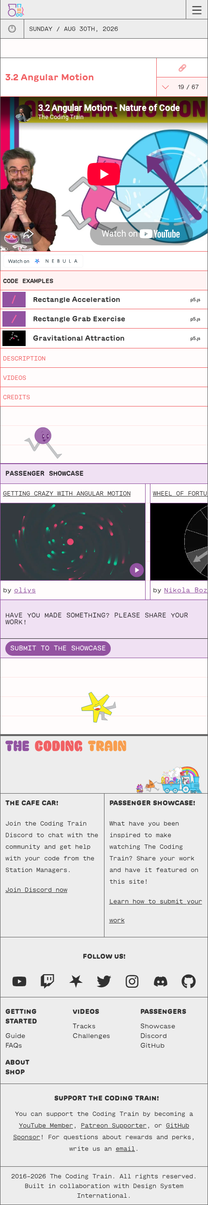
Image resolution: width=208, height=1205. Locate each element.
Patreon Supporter (114, 1125)
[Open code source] (14, 299)
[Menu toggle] (197, 9)
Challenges (91, 1036)
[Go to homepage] (16, 9)
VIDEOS (14, 377)
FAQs (13, 1045)
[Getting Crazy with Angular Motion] (72, 542)
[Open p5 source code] (195, 299)
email (125, 1148)
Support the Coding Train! (106, 1098)
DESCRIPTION (24, 358)
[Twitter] (104, 981)
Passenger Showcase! (152, 803)
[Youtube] (19, 981)
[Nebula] (76, 981)
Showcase (157, 1026)
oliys (25, 590)
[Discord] (160, 981)
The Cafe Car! (32, 803)
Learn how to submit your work (155, 904)
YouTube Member (46, 1125)
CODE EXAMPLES (28, 281)
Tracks (84, 1026)
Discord (153, 1036)
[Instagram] (132, 981)
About (17, 1062)
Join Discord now (36, 889)
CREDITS (16, 397)
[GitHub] (188, 981)
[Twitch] (47, 981)
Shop (15, 1072)
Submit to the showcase (58, 648)
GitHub (152, 1045)
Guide (15, 1036)
